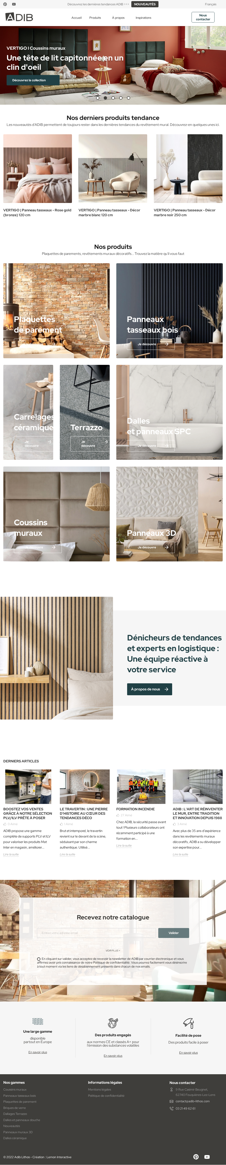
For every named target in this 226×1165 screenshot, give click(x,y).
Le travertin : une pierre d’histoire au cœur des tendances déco (84, 813)
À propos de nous (145, 689)
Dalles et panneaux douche (21, 1120)
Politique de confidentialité (106, 1096)
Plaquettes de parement (19, 1102)
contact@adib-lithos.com (193, 1101)
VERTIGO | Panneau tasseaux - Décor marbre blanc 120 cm (109, 212)
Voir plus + (113, 950)
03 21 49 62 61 (185, 1108)
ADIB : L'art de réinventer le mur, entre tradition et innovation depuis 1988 (198, 813)
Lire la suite (11, 854)
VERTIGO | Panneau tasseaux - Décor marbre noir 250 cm (185, 212)
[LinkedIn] (22, 4)
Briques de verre (14, 1108)
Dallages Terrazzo (15, 1114)
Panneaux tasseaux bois (19, 1096)
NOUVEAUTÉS (145, 4)
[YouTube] (14, 4)
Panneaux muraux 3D (18, 1132)
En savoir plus (37, 1052)
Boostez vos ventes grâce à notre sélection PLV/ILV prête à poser (27, 813)
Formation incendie (135, 809)
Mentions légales (99, 1089)
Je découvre (34, 344)
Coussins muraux (14, 1089)
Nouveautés (11, 1126)
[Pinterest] (5, 4)
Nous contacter (203, 17)
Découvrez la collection (29, 80)
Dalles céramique (15, 1138)
